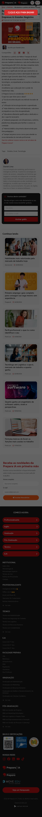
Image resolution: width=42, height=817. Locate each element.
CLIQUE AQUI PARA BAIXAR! (21, 12)
